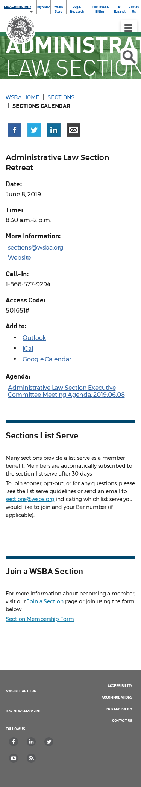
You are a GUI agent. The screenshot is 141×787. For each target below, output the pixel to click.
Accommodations (117, 697)
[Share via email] (73, 130)
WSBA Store (58, 8)
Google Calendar (47, 359)
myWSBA (43, 6)
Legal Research (77, 8)
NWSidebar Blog (21, 690)
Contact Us (134, 8)
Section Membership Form (40, 619)
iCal (28, 348)
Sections (60, 97)
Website (19, 257)
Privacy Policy (119, 708)
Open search (128, 56)
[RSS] (31, 758)
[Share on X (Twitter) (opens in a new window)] (34, 130)
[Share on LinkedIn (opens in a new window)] (53, 130)
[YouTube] (14, 758)
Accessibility (120, 685)
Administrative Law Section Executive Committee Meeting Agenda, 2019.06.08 (66, 391)
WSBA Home (22, 97)
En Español (120, 8)
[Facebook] (14, 741)
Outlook (34, 337)
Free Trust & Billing (99, 8)
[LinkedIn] (31, 741)
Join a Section (45, 601)
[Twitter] (49, 741)
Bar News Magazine (23, 711)
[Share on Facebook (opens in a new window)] (14, 130)
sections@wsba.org (35, 247)
